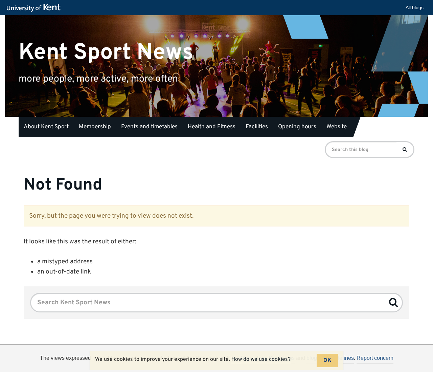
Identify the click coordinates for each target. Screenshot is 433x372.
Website (336, 127)
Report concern (375, 358)
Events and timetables (149, 127)
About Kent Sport (46, 127)
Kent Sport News (106, 52)
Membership (95, 127)
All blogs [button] (415, 7)
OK (327, 360)
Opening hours (297, 127)
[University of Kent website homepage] (35, 8)
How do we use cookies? (261, 359)
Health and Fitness (211, 127)
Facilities (257, 127)
